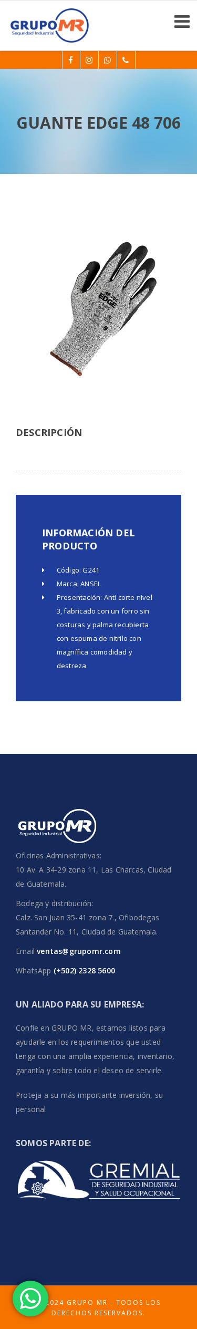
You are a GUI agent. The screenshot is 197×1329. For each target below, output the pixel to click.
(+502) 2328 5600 (83, 970)
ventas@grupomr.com (79, 951)
